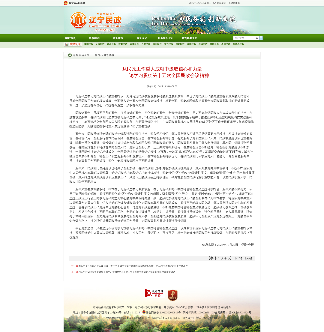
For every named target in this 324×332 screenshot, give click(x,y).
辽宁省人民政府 (77, 2)
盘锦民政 (225, 44)
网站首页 (70, 38)
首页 (97, 55)
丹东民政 (145, 44)
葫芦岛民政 (238, 44)
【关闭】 (248, 258)
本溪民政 (134, 44)
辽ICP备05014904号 (240, 312)
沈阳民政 (88, 44)
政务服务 (118, 38)
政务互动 (142, 38)
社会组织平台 (166, 38)
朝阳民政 (214, 44)
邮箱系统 (221, 3)
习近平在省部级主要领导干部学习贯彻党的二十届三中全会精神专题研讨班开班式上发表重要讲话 (127, 272)
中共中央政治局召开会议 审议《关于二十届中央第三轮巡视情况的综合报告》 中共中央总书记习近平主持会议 (133, 266)
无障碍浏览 (234, 3)
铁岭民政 (203, 44)
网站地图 (226, 307)
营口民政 (168, 44)
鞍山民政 (111, 44)
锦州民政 (157, 44)
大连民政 (100, 44)
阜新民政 (180, 44)
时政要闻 (109, 55)
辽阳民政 (191, 44)
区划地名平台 (189, 38)
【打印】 (238, 258)
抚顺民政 (123, 44)
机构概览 (94, 38)
